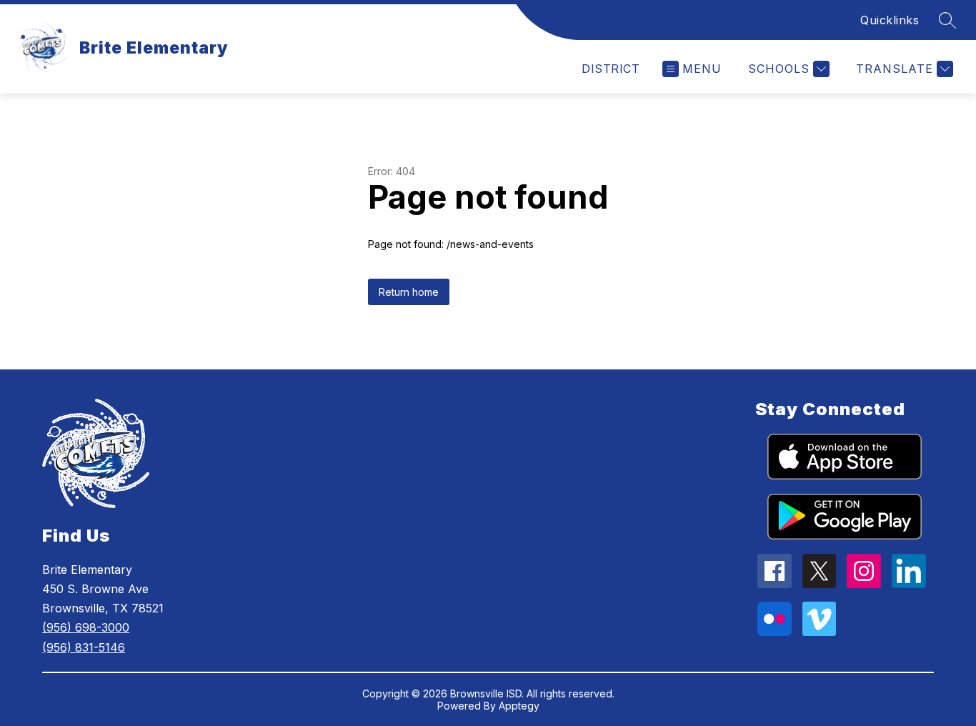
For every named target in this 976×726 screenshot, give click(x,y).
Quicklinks (889, 20)
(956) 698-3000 (85, 627)
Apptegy (519, 706)
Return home (409, 292)
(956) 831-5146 (83, 647)
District (610, 68)
